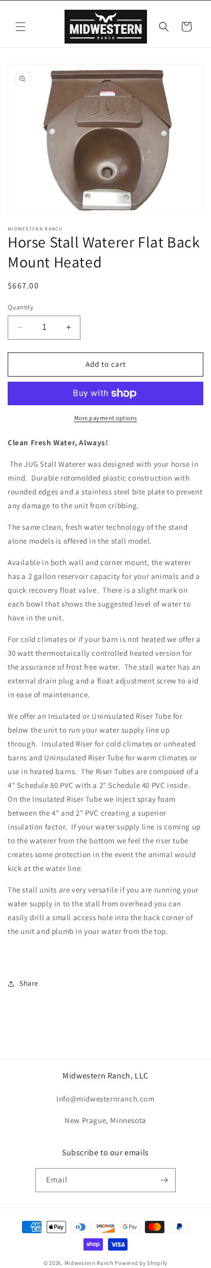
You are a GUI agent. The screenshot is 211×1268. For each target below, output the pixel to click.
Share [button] (28, 983)
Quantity (20, 307)
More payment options (105, 418)
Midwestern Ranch (89, 1262)
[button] (20, 26)
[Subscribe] (164, 1180)
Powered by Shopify (141, 1262)
